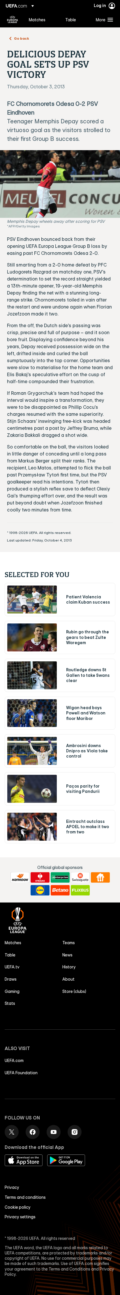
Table (10, 955)
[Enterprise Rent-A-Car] (60, 877)
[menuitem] (42, 19)
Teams (68, 942)
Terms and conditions (25, 1197)
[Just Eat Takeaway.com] (100, 877)
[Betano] (60, 890)
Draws (11, 979)
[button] (103, 19)
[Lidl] (40, 890)
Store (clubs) (74, 991)
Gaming (12, 991)
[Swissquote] (80, 877)
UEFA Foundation (21, 1072)
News (67, 955)
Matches (13, 942)
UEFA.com (14, 1060)
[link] (37, 19)
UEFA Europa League (12, 19)
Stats (10, 1003)
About (68, 979)
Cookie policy (18, 1207)
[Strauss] (40, 877)
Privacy (12, 1187)
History (69, 967)
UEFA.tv (12, 967)
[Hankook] (19, 877)
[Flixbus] (80, 890)
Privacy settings (20, 1217)
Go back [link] (21, 38)
